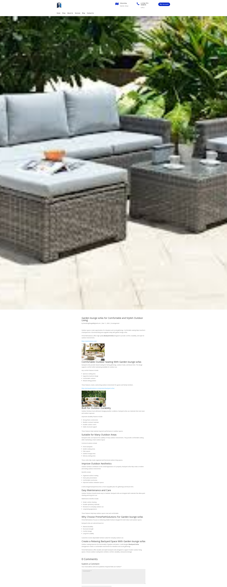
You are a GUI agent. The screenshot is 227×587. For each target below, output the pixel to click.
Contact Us (90, 13)
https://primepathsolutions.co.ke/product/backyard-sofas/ (98, 388)
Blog (83, 13)
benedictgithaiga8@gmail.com (91, 323)
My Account (164, 4)
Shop (63, 13)
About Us (70, 13)
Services (77, 13)
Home (58, 13)
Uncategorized (115, 323)
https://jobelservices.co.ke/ (89, 341)
